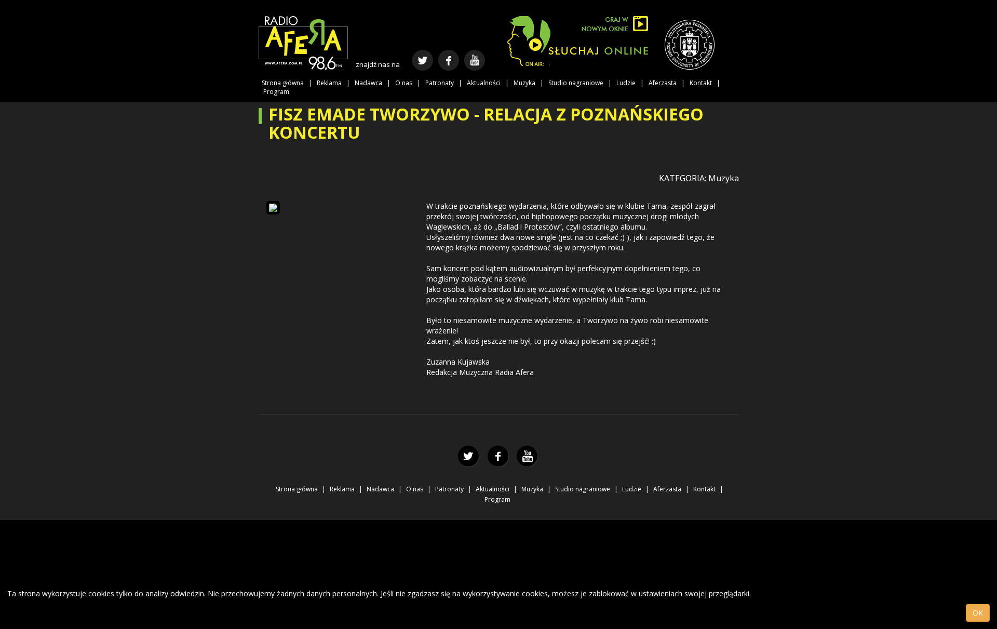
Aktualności (484, 82)
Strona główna (283, 82)
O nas (403, 82)
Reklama (329, 82)
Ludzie (626, 82)
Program (276, 91)
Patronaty (439, 82)
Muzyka (524, 82)
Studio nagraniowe (575, 82)
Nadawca (368, 82)
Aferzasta (663, 82)
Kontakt (701, 82)
